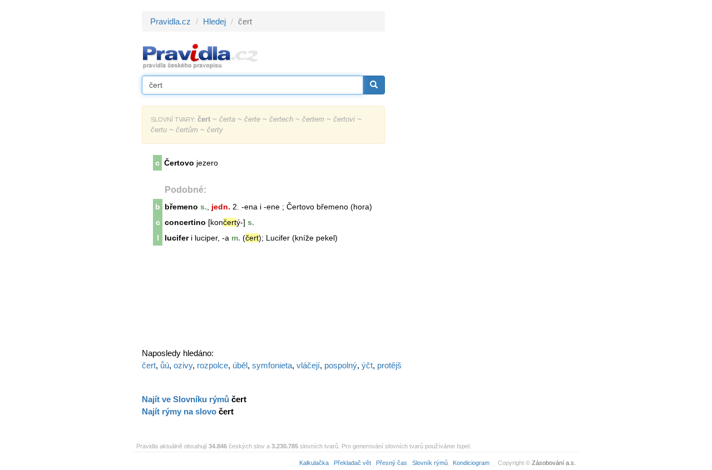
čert (149, 365)
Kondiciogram (471, 462)
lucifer (177, 237)
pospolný (340, 365)
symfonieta (272, 365)
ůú (164, 365)
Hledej (214, 21)
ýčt (367, 365)
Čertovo (179, 162)
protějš (389, 365)
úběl (240, 365)
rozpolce (212, 365)
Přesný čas (391, 462)
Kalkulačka (314, 462)
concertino (185, 222)
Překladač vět (352, 462)
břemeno (181, 206)
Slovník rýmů (430, 462)
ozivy (183, 365)
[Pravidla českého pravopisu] (200, 56)
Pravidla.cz (170, 21)
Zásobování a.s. (554, 462)
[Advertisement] (485, 177)
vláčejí (308, 365)
